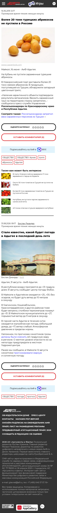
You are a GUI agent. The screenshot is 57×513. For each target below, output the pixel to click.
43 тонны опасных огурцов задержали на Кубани (33, 208)
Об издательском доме (15, 415)
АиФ (22, 277)
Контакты (8, 419)
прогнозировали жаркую (28, 353)
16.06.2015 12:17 (8, 11)
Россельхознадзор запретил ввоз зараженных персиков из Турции (27, 115)
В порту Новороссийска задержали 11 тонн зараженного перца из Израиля (30, 175)
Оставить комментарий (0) (28, 137)
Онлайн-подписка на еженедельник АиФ (26, 423)
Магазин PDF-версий (27, 419)
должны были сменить (14, 337)
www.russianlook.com (11, 65)
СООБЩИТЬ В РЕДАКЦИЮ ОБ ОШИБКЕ (22, 434)
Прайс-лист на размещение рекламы (23, 426)
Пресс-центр (38, 415)
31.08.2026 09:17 (8, 223)
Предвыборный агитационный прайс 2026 (26, 430)
